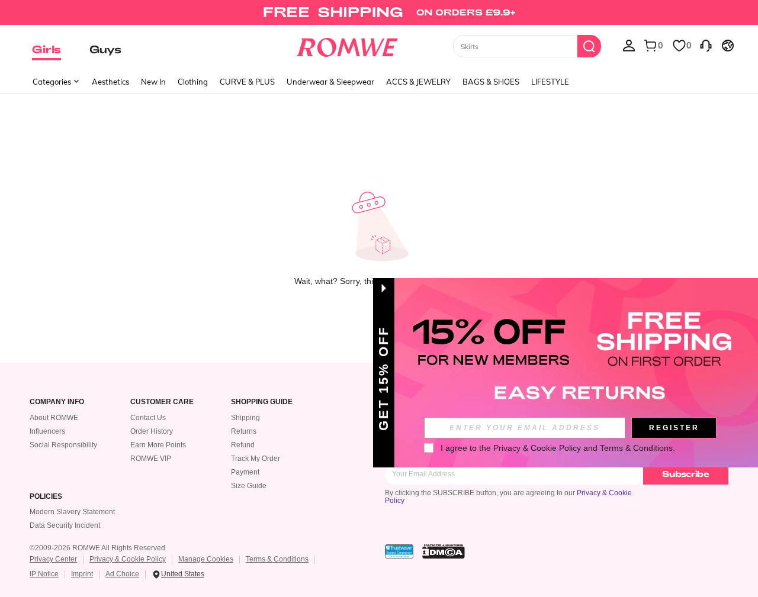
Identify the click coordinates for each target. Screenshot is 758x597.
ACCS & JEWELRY (418, 81)
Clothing (193, 81)
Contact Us (148, 418)
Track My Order (255, 458)
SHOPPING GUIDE (262, 402)
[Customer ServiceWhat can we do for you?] (706, 45)
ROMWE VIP (150, 458)
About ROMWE (54, 418)
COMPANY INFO (57, 402)
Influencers (47, 431)
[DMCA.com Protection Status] (443, 551)
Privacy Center (53, 559)
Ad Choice (122, 574)
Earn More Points (158, 445)
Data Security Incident (65, 525)
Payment (245, 472)
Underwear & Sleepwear (330, 81)
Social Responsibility (63, 445)
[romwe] (346, 45)
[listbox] (629, 45)
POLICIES (46, 497)
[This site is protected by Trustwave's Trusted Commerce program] (399, 551)
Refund (243, 445)
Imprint (82, 574)
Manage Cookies (205, 559)
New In (153, 81)
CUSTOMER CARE (162, 402)
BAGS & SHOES (490, 81)
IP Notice (44, 574)
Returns (243, 431)
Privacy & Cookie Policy (127, 559)
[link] (378, 14)
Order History (151, 431)
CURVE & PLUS (247, 81)
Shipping (245, 418)
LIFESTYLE (550, 81)
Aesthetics (110, 81)
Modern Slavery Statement (72, 512)
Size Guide (248, 486)
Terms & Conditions (277, 559)
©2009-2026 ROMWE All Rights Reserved (97, 548)
